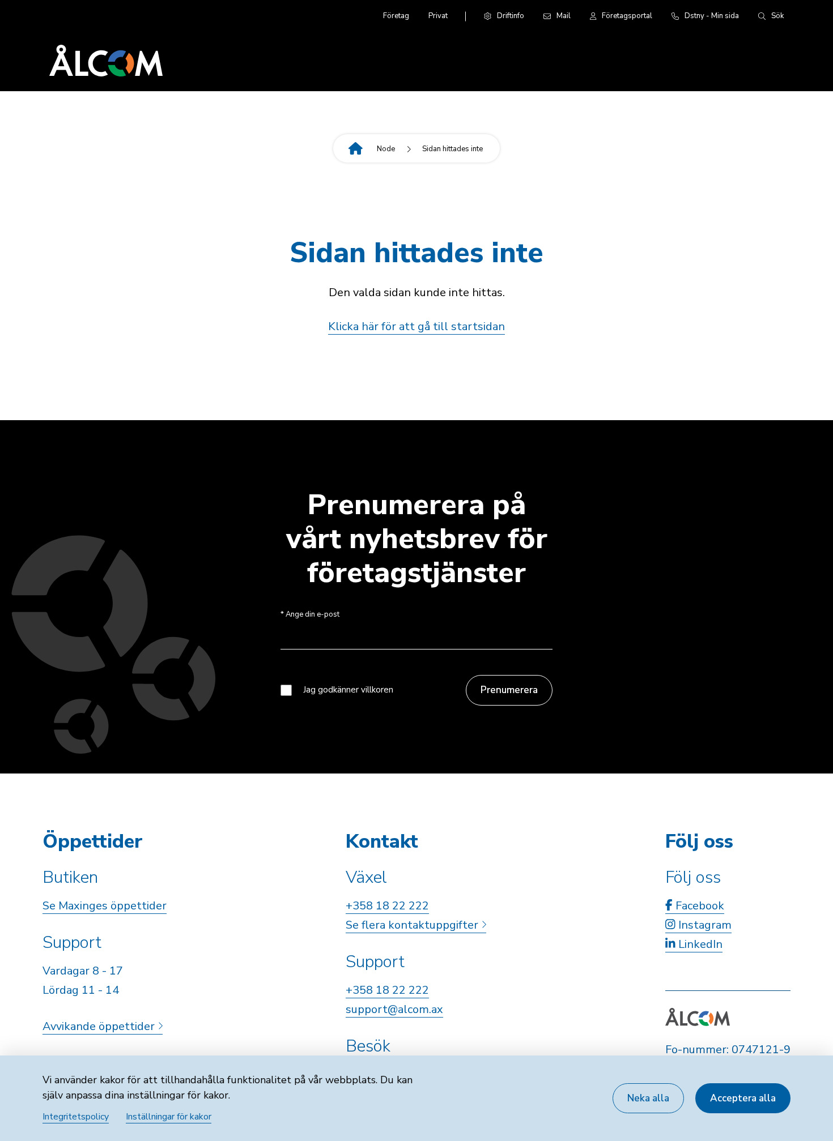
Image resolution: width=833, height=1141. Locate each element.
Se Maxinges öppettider (104, 905)
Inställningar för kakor (168, 1116)
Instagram (703, 925)
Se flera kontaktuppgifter (413, 925)
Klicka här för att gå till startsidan (416, 326)
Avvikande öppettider (100, 1026)
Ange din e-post (309, 614)
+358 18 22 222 (387, 905)
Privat (438, 16)
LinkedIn (698, 944)
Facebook (698, 905)
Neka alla (648, 1098)
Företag (396, 16)
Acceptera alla (743, 1098)
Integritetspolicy (75, 1116)
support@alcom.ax (394, 1009)
